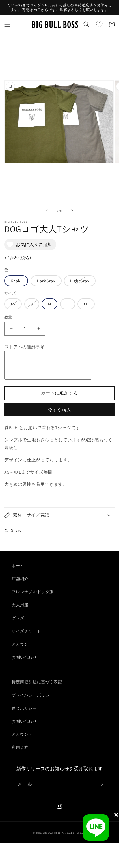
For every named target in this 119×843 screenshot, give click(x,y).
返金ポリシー (24, 708)
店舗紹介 (20, 578)
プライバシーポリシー (33, 695)
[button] (7, 24)
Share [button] (16, 530)
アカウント (22, 644)
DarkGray (46, 280)
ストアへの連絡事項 (24, 346)
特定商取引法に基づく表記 (37, 681)
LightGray (79, 280)
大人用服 (20, 604)
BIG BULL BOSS (52, 832)
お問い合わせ (24, 657)
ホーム (18, 565)
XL (86, 304)
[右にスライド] (72, 210)
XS (13, 304)
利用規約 (20, 747)
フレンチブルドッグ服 (33, 591)
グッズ (18, 618)
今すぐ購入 (59, 409)
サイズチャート (26, 631)
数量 (8, 317)
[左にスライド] (46, 210)
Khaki (16, 280)
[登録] (100, 784)
